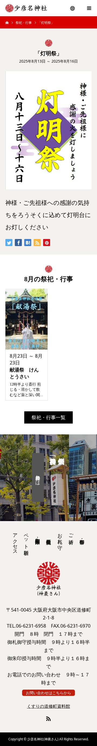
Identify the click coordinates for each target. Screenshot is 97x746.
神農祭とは (38, 477)
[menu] (73, 8)
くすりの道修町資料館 (48, 706)
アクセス (15, 541)
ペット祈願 (26, 538)
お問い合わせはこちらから (48, 692)
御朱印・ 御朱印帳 (37, 535)
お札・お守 (60, 535)
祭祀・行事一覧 (48, 417)
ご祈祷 (71, 533)
